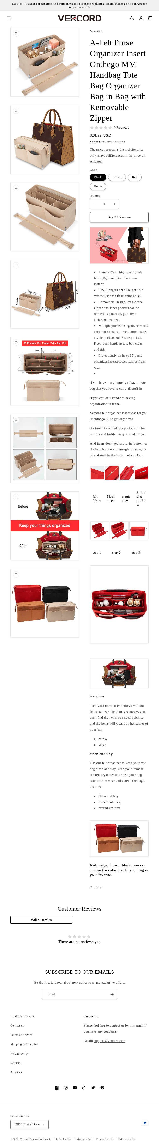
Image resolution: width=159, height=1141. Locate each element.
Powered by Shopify (40, 1139)
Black (98, 177)
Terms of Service (21, 1034)
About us (16, 1072)
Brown (117, 177)
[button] (8, 18)
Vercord (24, 1139)
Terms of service (105, 1139)
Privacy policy (84, 1139)
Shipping (95, 141)
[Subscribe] (112, 994)
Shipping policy (127, 1139)
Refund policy (19, 1053)
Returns (15, 1063)
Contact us (17, 1025)
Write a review (41, 920)
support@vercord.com (109, 1040)
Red (134, 177)
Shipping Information (24, 1044)
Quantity (95, 195)
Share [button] (98, 887)
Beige (98, 186)
